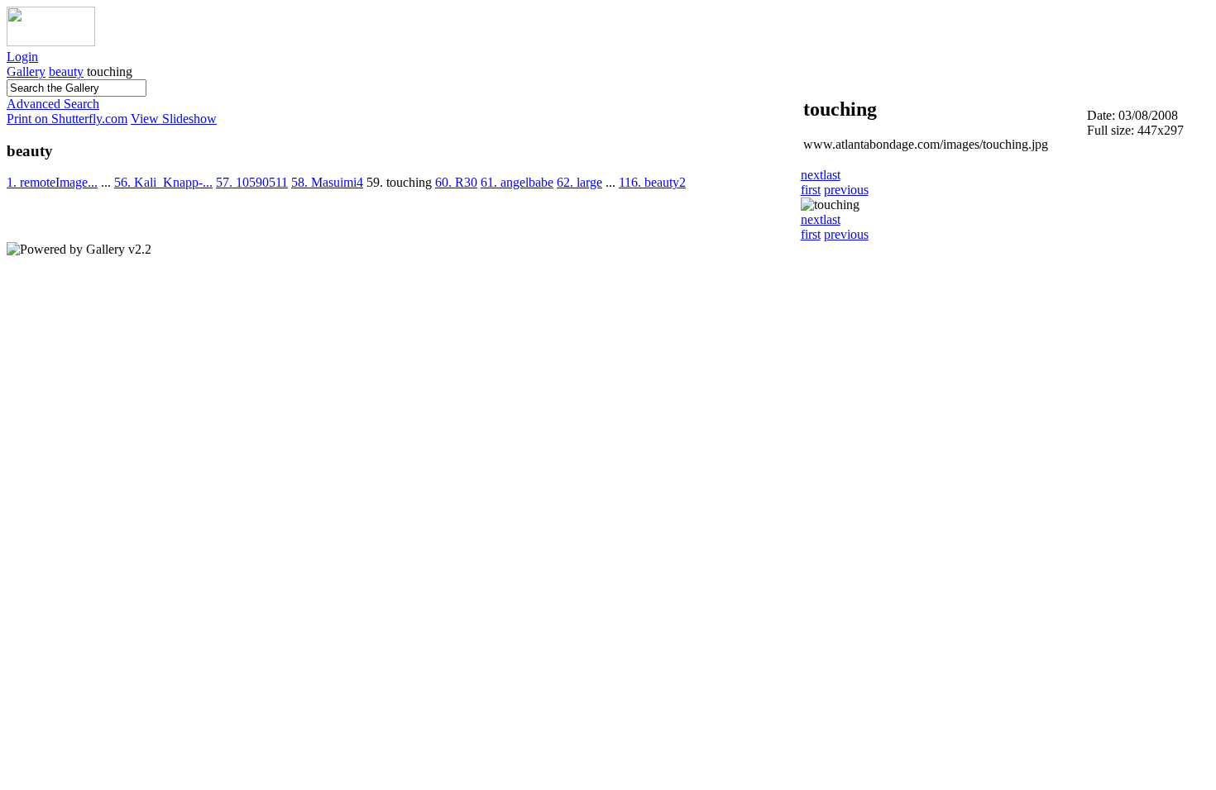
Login (22, 57)
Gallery (26, 71)
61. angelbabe (517, 182)
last (831, 175)
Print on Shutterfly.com (67, 119)
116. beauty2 (652, 182)
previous (846, 190)
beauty (66, 71)
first (811, 190)
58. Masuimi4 (327, 182)
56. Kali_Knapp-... (163, 182)
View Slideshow (174, 119)
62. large (579, 182)
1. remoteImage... (52, 182)
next (812, 175)
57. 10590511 (252, 182)
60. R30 (456, 182)
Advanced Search (53, 104)
